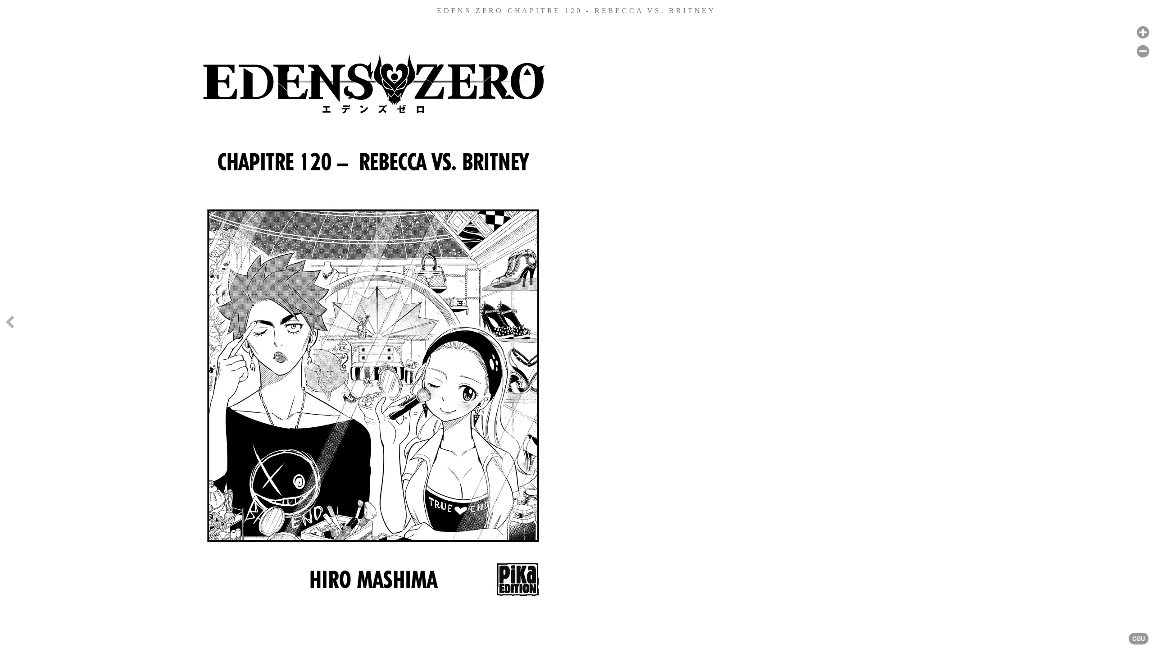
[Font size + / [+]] (1143, 32)
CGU (1138, 639)
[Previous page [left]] (9, 324)
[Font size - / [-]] (1143, 51)
